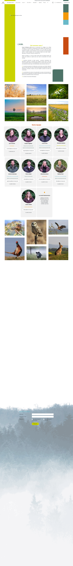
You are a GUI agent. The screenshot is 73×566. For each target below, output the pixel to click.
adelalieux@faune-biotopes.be (61, 148)
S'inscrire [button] (35, 423)
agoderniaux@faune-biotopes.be (12, 181)
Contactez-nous (67, 2)
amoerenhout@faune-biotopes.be (44, 179)
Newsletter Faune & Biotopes (48, 420)
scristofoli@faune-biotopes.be (12, 148)
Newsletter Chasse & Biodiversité (36, 420)
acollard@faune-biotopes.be (45, 150)
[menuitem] (10, 3)
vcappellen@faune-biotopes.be (28, 150)
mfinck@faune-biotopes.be (60, 181)
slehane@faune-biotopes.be (28, 179)
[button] (53, 2)
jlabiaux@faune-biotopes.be (28, 209)
